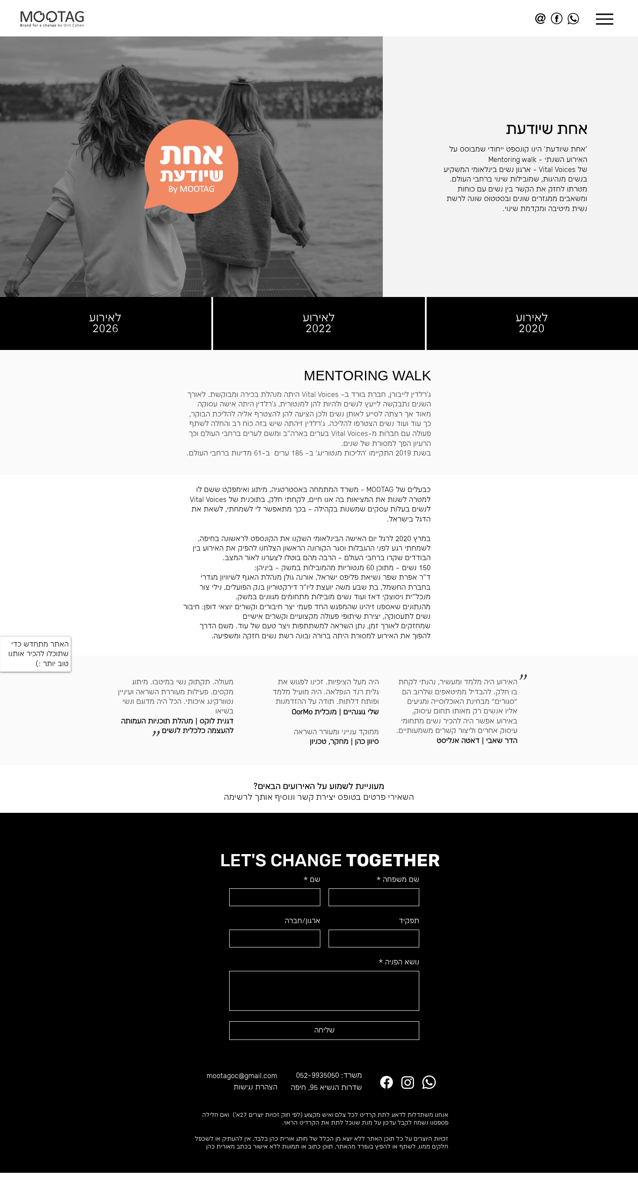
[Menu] (604, 19)
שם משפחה (397, 880)
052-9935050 (317, 1075)
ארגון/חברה (302, 921)
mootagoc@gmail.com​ (242, 1076)
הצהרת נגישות (255, 1087)
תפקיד (409, 921)
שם (311, 880)
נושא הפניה (398, 962)
